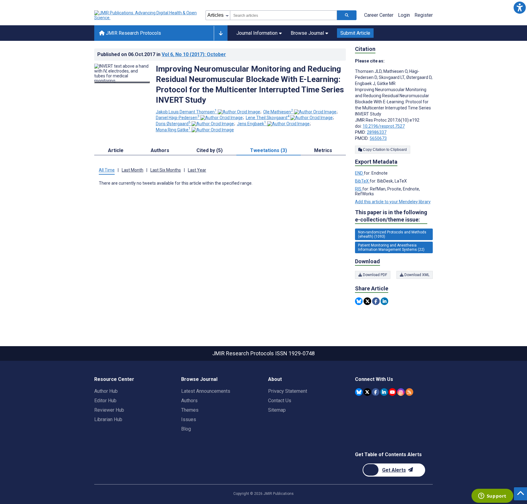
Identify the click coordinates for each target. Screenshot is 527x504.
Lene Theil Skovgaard (267, 117)
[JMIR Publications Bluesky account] (359, 392)
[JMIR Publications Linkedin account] (384, 392)
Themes (190, 410)
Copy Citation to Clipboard (384, 149)
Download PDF (374, 275)
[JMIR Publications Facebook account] (375, 392)
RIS (358, 188)
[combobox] (283, 15)
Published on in (161, 54)
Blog (186, 429)
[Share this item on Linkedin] (384, 301)
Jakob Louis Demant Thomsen (186, 111)
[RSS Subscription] (409, 392)
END (359, 173)
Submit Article (355, 33)
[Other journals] (221, 33)
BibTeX (362, 181)
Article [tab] (116, 150)
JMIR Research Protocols (133, 33)
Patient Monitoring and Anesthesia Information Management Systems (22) (391, 247)
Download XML (416, 275)
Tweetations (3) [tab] (268, 150)
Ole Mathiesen (278, 111)
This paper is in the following (391, 216)
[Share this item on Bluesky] (359, 301)
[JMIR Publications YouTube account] (392, 392)
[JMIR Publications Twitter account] (367, 392)
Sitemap (277, 410)
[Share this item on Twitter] (367, 301)
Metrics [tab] (323, 150)
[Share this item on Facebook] (376, 301)
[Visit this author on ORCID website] (239, 111)
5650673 (378, 138)
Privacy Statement (287, 391)
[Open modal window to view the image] (122, 82)
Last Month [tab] (132, 170)
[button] (519, 7)
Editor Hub (105, 400)
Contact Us (279, 400)
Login (404, 15)
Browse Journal (307, 33)
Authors (189, 400)
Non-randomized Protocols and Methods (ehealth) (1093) (392, 234)
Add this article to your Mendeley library (393, 201)
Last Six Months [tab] (165, 170)
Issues (188, 419)
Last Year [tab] (197, 170)
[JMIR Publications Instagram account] (401, 392)
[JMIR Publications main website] (146, 15)
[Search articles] (347, 15)
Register (423, 15)
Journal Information (257, 33)
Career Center (378, 15)
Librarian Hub (108, 419)
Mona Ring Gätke (173, 129)
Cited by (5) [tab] (209, 150)
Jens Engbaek (251, 123)
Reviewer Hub (109, 410)
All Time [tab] (107, 170)
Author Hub (106, 391)
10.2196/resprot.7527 (384, 126)
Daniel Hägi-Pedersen (177, 117)
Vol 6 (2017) (194, 54)
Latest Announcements (205, 391)
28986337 (376, 132)
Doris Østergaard (173, 123)
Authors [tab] (160, 150)
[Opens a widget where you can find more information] (492, 496)
